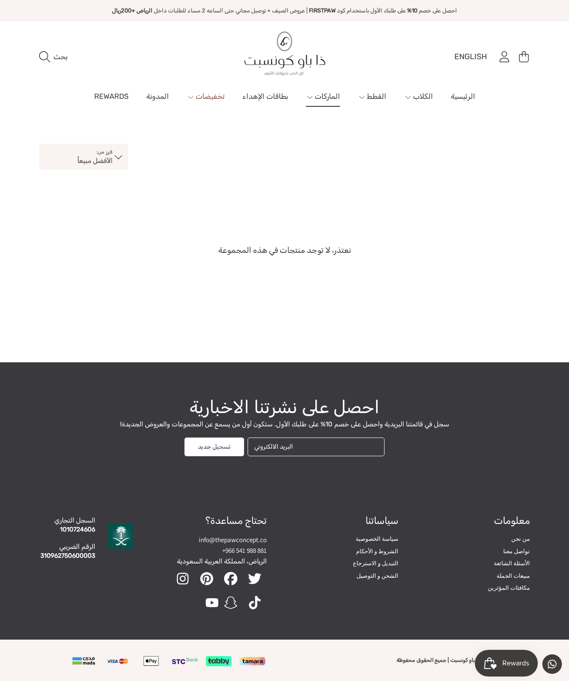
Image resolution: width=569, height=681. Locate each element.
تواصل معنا (516, 551)
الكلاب (422, 96)
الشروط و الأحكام (377, 551)
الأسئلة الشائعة (512, 563)
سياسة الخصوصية (377, 539)
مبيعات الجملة (513, 576)
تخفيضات (209, 96)
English (470, 56)
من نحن (520, 539)
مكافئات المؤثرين (509, 588)
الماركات (326, 96)
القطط (375, 96)
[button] (55, 57)
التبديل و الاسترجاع (375, 563)
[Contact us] (552, 664)
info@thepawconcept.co (233, 539)
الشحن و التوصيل (377, 576)
